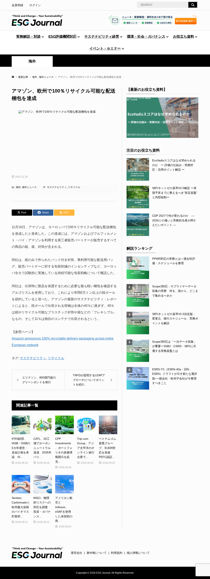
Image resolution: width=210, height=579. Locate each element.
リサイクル (74, 187)
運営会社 (76, 552)
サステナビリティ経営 (101, 37)
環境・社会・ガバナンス (146, 37)
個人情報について (138, 552)
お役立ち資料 (183, 37)
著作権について (97, 552)
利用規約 (116, 552)
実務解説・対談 (28, 37)
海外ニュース (29, 187)
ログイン (35, 5)
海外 (32, 61)
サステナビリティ (57, 187)
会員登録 (17, 5)
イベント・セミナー (105, 48)
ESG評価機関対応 (62, 37)
